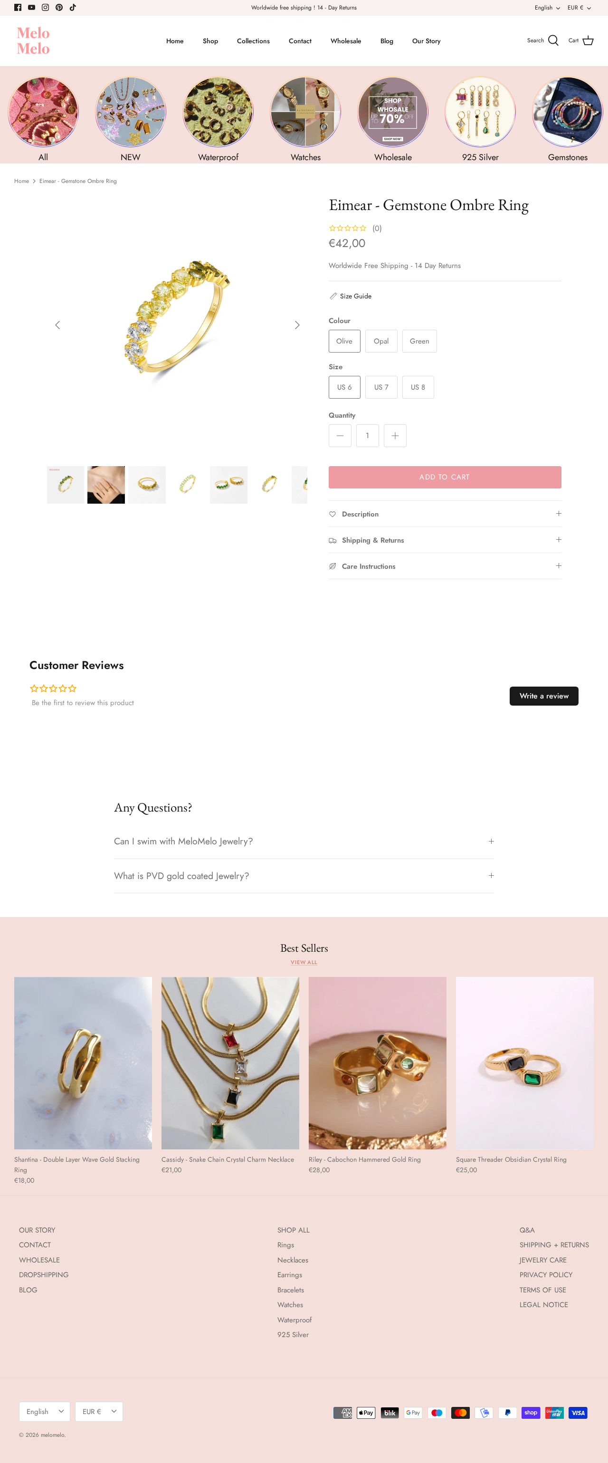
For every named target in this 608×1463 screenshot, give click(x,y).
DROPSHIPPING (44, 1275)
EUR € (575, 7)
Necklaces (292, 1260)
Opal (381, 341)
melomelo (52, 1435)
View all (304, 962)
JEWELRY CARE (543, 1260)
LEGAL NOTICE (544, 1305)
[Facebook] (17, 7)
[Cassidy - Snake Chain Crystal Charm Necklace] (230, 1063)
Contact (300, 41)
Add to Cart (444, 477)
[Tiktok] (72, 7)
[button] (350, 296)
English (543, 7)
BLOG (28, 1290)
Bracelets (290, 1290)
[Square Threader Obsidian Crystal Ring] (525, 1063)
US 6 (344, 387)
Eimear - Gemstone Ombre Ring (78, 181)
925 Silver (293, 1334)
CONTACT (35, 1245)
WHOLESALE (39, 1260)
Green (419, 341)
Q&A (527, 1230)
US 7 (381, 387)
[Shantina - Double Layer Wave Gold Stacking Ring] (83, 1063)
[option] (177, 325)
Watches (290, 1305)
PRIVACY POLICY (546, 1275)
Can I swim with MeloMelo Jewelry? (183, 841)
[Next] (297, 325)
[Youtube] (31, 7)
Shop (210, 41)
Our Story (426, 41)
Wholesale (346, 41)
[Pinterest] (59, 7)
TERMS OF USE (543, 1290)
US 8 (418, 387)
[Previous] (57, 325)
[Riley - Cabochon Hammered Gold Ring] (377, 1063)
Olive (344, 341)
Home (175, 41)
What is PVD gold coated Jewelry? (181, 875)
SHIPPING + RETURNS (554, 1245)
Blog (386, 41)
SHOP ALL (293, 1230)
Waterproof (294, 1320)
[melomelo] (33, 41)
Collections (253, 41)
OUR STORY (37, 1230)
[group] (43, 119)
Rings (285, 1245)
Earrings (289, 1275)
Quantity (342, 416)
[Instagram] (45, 7)
